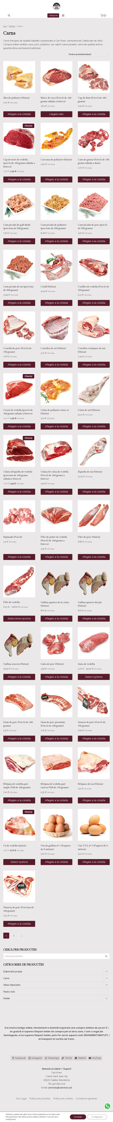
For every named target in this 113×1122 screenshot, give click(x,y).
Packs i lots (9, 991)
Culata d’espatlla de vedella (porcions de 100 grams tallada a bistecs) (17, 475)
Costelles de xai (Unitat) (53, 348)
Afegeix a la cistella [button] (19, 114)
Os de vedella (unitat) (14, 845)
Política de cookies (63, 1098)
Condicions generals (86, 1098)
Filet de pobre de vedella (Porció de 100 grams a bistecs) (54, 540)
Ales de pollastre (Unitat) (16, 97)
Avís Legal (21, 1098)
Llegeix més (56, 114)
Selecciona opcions (19, 618)
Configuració (97, 1117)
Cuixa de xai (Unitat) (89, 410)
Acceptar (78, 1117)
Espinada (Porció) (12, 537)
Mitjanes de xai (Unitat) (90, 784)
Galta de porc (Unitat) (52, 664)
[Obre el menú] (63, 15)
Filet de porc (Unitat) (89, 537)
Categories (53, 15)
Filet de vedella (11, 602)
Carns (6, 978)
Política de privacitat (39, 1098)
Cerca (107, 956)
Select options (93, 676)
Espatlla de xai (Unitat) (90, 471)
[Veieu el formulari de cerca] (9, 15)
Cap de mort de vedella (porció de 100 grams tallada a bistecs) (19, 163)
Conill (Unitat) (48, 286)
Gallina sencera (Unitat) (16, 664)
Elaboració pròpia (12, 971)
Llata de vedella (86, 664)
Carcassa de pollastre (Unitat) (56, 159)
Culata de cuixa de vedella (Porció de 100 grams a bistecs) (54, 475)
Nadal (6, 998)
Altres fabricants (11, 984)
